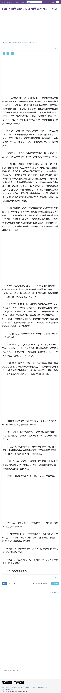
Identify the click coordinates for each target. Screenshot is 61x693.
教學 (34, 687)
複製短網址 (55, 583)
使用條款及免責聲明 (17, 687)
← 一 (4, 48)
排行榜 (17, 2)
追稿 (5, 583)
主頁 (5, 42)
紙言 (3, 2)
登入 (53, 2)
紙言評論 (15, 670)
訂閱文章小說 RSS (8, 689)
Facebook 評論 (7, 670)
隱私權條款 (28, 687)
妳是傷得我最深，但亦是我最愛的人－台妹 (23, 42)
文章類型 (9, 2)
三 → (56, 48)
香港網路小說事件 (42, 687)
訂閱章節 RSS (55, 592)
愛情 (10, 42)
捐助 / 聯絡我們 (6, 687)
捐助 (23, 2)
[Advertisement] (30, 28)
